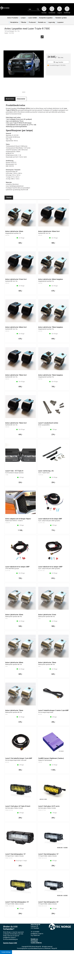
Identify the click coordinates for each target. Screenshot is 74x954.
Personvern (34, 941)
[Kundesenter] (51, 8)
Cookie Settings (6, 952)
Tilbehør (23, 22)
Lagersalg (51, 22)
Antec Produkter (12, 18)
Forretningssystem (22, 948)
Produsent (32, 22)
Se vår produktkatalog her (10, 939)
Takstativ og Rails (61, 18)
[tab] (10, 99)
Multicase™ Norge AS (51, 948)
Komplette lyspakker (46, 18)
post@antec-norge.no (9, 937)
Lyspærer (60, 22)
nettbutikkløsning (35, 948)
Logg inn (59, 9)
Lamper (23, 18)
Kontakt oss (42, 22)
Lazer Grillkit (32, 18)
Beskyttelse (14, 22)
